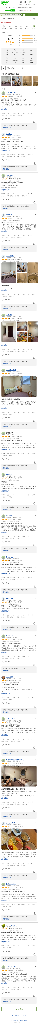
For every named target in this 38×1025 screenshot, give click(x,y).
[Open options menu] (35, 92)
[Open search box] (3, 68)
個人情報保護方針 (22, 1021)
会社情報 (13, 1021)
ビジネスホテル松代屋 (7, 18)
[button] (6, 81)
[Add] (34, 19)
